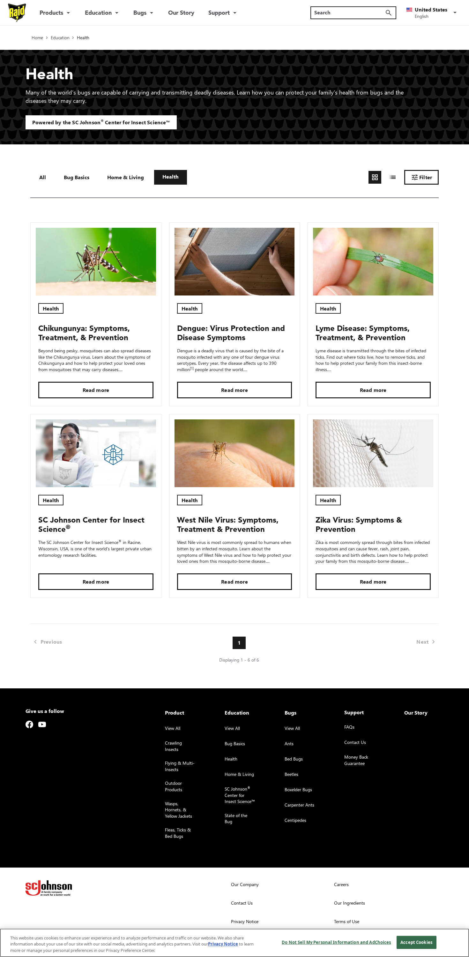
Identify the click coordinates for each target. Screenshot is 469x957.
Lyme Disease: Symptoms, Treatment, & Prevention (363, 333)
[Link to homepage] (17, 12)
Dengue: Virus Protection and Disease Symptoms (231, 333)
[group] (383, 177)
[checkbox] (76, 177)
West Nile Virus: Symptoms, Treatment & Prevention (228, 524)
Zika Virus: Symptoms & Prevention (359, 524)
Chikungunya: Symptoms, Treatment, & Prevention (84, 333)
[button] (432, 13)
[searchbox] (349, 12)
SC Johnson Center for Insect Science (91, 524)
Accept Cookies (416, 942)
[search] (388, 13)
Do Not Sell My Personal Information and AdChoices (336, 942)
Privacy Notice (223, 944)
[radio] (374, 177)
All (42, 177)
